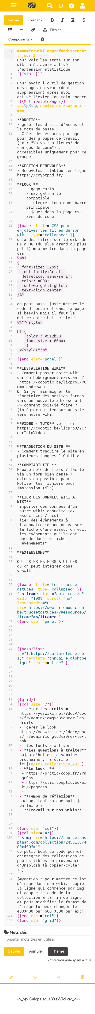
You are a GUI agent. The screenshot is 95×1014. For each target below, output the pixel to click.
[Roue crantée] (72, 5)
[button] (83, 5)
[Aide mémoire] (42, 39)
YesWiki (58, 999)
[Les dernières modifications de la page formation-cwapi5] (36, 977)
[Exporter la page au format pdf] (83, 977)
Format (34, 20)
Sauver (13, 20)
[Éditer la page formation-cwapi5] (12, 977)
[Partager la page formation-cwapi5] (59, 977)
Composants (19, 39)
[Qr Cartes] (61, 5)
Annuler (36, 951)
